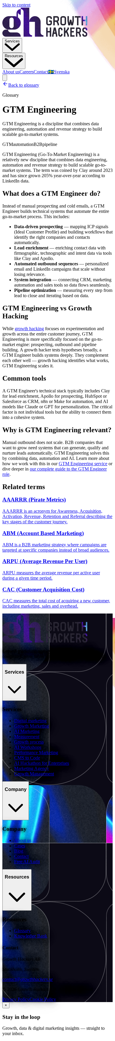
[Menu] (4, 78)
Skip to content (16, 4)
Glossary (22, 930)
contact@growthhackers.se (27, 979)
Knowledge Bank (30, 935)
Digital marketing (30, 720)
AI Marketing (27, 731)
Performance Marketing (36, 752)
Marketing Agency (31, 768)
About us (10, 71)
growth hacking (29, 328)
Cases (19, 845)
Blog (18, 850)
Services (12, 41)
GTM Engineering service (83, 463)
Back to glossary (23, 85)
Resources (14, 56)
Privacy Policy (15, 999)
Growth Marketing (31, 725)
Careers (26, 71)
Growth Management (34, 773)
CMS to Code (27, 757)
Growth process (29, 741)
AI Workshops (27, 747)
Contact (41, 71)
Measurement (26, 736)
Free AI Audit (27, 861)
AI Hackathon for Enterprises (41, 763)
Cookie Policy (42, 999)
